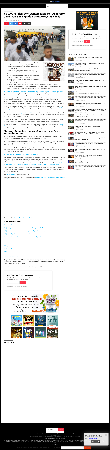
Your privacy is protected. (11, 286)
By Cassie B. (82, 83)
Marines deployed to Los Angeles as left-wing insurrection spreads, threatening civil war (88, 161)
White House (21, 263)
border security (34, 260)
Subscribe (87, 448)
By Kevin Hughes (83, 94)
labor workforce (44, 261)
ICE (20, 261)
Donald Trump (55, 260)
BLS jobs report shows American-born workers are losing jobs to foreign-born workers (28, 228)
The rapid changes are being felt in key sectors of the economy (21, 154)
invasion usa (35, 261)
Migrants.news (11, 174)
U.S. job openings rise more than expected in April (18, 234)
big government (17, 260)
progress (15, 263)
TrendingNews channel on (25, 218)
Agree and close (95, 441)
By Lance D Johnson (83, 158)
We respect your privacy (47, 436)
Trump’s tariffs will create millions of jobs (15, 225)
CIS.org (6, 246)
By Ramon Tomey (83, 112)
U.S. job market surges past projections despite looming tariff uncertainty (24, 231)
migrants (51, 261)
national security (59, 261)
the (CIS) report (23, 113)
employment (7, 261)
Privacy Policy (55, 444)
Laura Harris (16, 20)
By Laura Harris (82, 60)
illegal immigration (27, 261)
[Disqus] (34, 363)
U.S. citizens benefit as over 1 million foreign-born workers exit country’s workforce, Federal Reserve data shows (89, 133)
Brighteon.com (8, 252)
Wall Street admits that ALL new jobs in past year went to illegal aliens (23, 237)
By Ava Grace (82, 66)
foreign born (15, 261)
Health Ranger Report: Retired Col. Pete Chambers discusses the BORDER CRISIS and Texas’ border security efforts (90, 92)
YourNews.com (8, 243)
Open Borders (8, 263)
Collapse (42, 260)
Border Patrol (26, 260)
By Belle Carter (82, 100)
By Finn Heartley (83, 146)
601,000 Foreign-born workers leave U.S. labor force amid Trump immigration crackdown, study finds (90, 69)
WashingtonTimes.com (10, 249)
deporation (48, 260)
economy (62, 260)
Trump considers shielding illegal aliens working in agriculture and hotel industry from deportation (89, 104)
